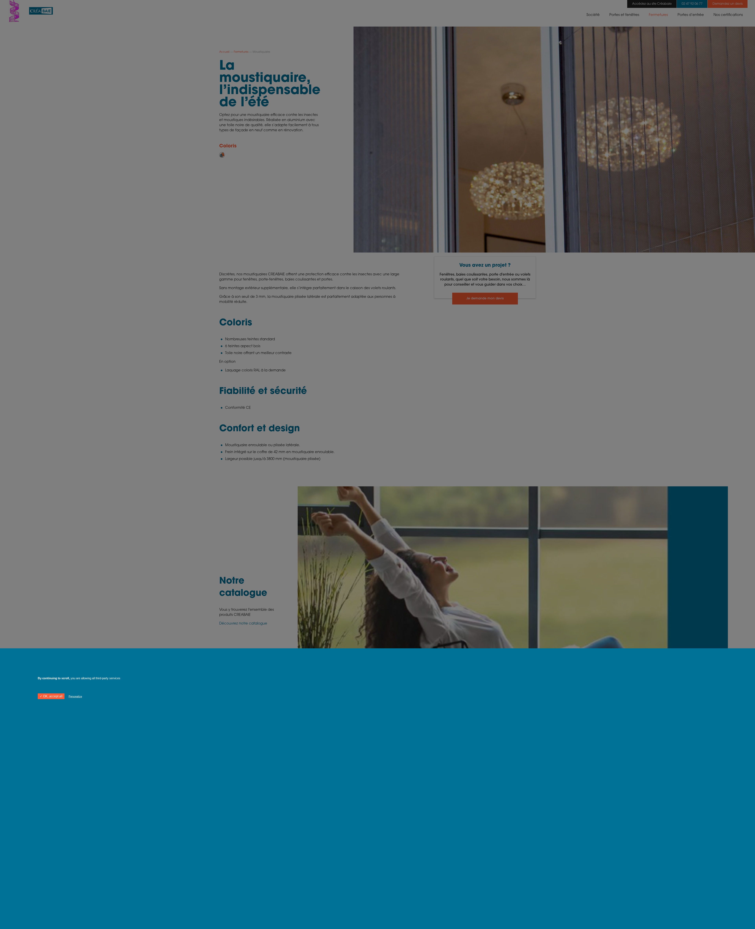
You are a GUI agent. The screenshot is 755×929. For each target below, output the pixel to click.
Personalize (75, 696)
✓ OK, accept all (51, 696)
